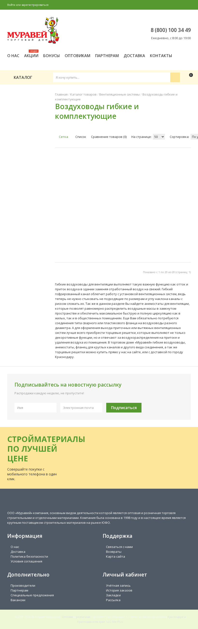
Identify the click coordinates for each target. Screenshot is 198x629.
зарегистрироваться (35, 5)
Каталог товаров (83, 94)
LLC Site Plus (114, 621)
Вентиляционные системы (119, 94)
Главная (61, 94)
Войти (11, 5)
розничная (83, 617)
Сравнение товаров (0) (109, 137)
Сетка (63, 137)
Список (80, 137)
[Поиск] (175, 77)
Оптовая (67, 617)
